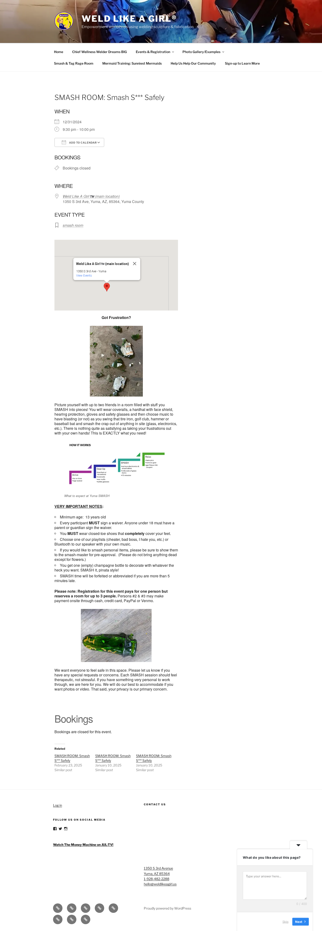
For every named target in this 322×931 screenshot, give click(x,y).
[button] (107, 287)
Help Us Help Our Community (193, 63)
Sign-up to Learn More (242, 63)
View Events (84, 275)
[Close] (134, 263)
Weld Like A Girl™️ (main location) (91, 196)
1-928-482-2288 (156, 879)
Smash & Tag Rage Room (73, 63)
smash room (73, 225)
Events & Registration (153, 52)
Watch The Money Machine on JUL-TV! (83, 845)
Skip (285, 921)
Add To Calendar (82, 142)
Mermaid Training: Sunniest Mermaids (132, 63)
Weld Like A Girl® (129, 18)
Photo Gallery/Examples (201, 52)
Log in (57, 805)
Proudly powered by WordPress (167, 908)
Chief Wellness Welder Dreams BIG (99, 52)
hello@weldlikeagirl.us (160, 884)
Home (58, 52)
